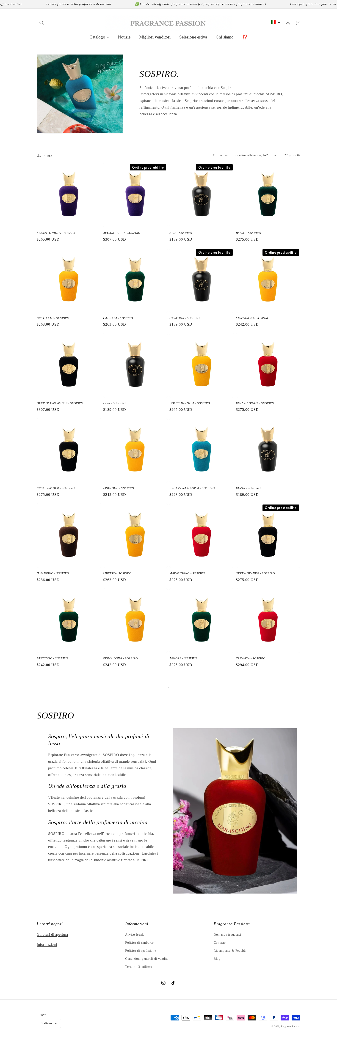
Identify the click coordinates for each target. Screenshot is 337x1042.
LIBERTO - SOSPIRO (117, 573)
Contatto (220, 942)
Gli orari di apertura (52, 934)
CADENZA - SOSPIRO (118, 318)
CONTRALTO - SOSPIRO (252, 318)
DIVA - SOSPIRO (114, 403)
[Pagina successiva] (181, 688)
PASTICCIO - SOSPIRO (52, 658)
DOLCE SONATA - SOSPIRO (255, 403)
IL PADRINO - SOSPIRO (53, 573)
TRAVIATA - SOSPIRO (250, 658)
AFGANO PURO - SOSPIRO (122, 233)
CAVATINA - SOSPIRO (184, 318)
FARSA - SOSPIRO (248, 488)
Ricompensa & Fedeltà (230, 950)
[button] (42, 23)
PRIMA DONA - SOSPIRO (120, 658)
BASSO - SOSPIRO (248, 233)
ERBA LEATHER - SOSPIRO (56, 488)
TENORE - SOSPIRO (183, 658)
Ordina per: (221, 155)
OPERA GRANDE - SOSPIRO (255, 573)
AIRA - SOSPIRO (180, 233)
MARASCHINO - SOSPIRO (187, 573)
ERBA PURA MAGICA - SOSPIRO (192, 488)
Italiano (46, 1023)
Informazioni (47, 944)
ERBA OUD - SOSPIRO (118, 488)
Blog (217, 958)
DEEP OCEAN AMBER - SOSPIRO (60, 403)
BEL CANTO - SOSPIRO (53, 318)
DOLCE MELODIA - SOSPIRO (189, 403)
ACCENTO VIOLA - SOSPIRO (57, 233)
